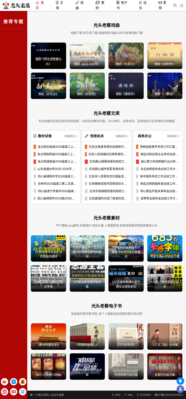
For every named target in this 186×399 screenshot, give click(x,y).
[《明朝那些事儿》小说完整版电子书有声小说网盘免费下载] (87, 336)
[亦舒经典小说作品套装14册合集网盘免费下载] (126, 366)
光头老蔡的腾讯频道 (22, 391)
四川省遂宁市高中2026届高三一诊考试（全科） (57, 191)
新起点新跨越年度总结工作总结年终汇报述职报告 (160, 183)
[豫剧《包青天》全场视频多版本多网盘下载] (126, 55)
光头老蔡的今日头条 (13, 391)
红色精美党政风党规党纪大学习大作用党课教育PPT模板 (108, 183)
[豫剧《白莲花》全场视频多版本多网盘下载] (87, 85)
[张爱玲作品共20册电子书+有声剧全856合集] (165, 366)
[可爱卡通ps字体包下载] (165, 248)
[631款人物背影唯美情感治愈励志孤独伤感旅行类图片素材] (165, 278)
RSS (117, 394)
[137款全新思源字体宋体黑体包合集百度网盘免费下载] (87, 278)
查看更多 (69, 136)
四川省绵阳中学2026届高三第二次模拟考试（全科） (57, 176)
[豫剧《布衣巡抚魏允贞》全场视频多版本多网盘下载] (48, 55)
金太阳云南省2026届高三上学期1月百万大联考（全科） (57, 146)
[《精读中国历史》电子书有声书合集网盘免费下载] (48, 336)
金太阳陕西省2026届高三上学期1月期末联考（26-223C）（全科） (57, 154)
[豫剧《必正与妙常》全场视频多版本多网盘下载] (87, 55)
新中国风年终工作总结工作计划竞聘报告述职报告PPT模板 (160, 176)
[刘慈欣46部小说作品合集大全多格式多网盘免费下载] (87, 366)
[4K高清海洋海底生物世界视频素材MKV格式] (48, 248)
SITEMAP (145, 394)
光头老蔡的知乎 (13, 381)
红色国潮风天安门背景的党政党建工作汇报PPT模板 (108, 198)
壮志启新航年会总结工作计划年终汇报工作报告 (160, 168)
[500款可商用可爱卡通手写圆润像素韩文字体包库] (48, 278)
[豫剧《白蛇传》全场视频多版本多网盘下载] (165, 55)
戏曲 (80, 5)
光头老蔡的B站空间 (4, 391)
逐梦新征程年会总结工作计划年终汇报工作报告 (160, 198)
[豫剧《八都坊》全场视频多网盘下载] (165, 85)
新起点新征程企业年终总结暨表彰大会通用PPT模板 (160, 154)
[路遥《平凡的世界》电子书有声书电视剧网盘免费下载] (126, 336)
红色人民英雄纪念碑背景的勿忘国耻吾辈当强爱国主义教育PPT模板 (108, 154)
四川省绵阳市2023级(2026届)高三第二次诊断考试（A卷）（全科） (57, 198)
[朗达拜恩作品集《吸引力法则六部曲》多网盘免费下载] (48, 366)
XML (130, 394)
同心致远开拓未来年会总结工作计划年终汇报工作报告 (160, 191)
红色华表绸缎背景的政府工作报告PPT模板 (109, 191)
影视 (163, 5)
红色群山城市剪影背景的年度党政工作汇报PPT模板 (108, 168)
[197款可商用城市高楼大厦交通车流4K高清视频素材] (126, 278)
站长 (143, 5)
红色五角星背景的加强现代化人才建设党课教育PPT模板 (108, 146)
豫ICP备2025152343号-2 (169, 394)
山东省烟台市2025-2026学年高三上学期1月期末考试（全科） (57, 168)
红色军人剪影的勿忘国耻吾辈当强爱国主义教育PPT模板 (108, 176)
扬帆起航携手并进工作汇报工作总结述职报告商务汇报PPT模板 (160, 146)
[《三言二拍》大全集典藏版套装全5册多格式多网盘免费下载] (165, 336)
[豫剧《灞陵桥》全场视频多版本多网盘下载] (126, 85)
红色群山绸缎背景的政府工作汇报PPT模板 (109, 161)
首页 (40, 5)
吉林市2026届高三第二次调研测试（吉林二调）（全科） (57, 183)
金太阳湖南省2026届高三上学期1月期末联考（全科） (57, 161)
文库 (59, 5)
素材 (100, 5)
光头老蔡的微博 (4, 381)
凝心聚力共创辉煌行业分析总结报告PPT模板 (160, 161)
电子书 (121, 5)
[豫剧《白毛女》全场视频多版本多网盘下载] (48, 85)
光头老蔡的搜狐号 (22, 381)
